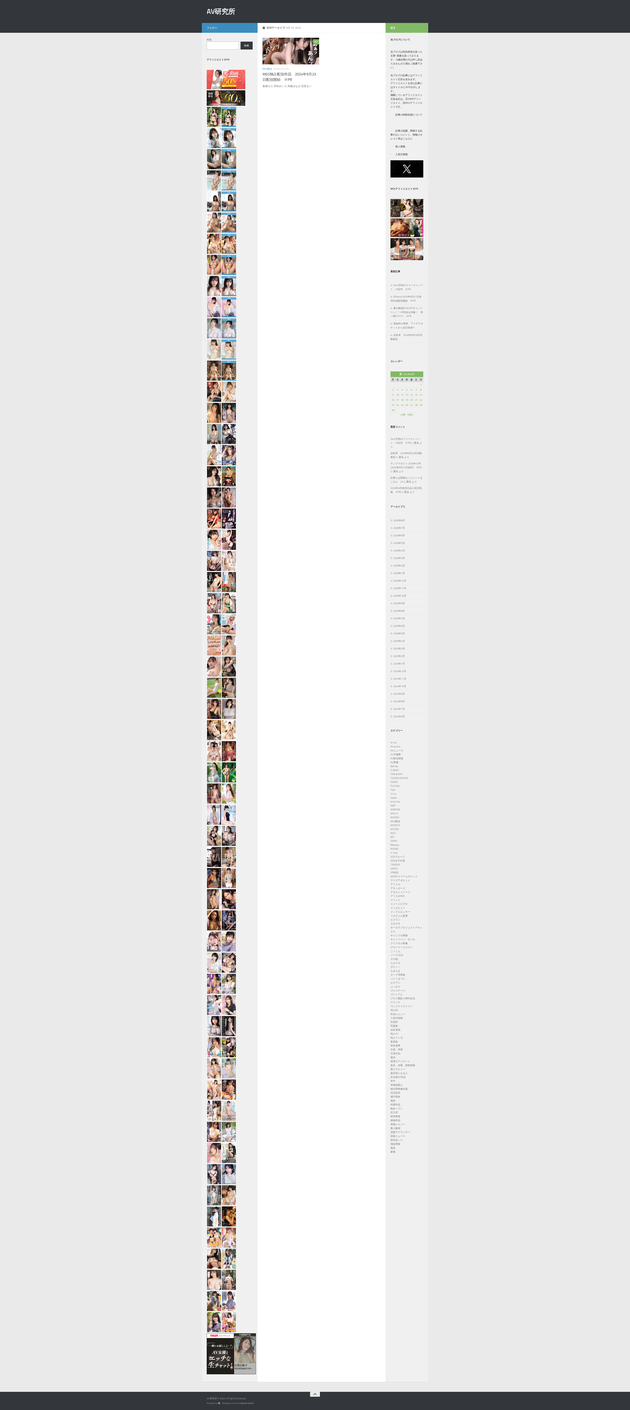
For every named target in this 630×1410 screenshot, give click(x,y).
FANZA (394, 782)
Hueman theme (246, 1403)
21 (416, 399)
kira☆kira (395, 801)
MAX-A (394, 813)
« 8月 (403, 414)
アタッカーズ (397, 888)
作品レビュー (397, 1014)
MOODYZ (395, 825)
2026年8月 (399, 520)
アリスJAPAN (397, 896)
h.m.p (393, 793)
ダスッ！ (395, 966)
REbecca (394, 845)
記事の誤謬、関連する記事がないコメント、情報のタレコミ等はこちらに (406, 134)
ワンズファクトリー (401, 1006)
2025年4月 (399, 641)
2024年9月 (399, 693)
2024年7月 (399, 708)
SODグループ (397, 856)
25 (402, 405)
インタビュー (397, 907)
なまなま (395, 970)
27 (411, 405)
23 (393, 405)
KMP (392, 805)
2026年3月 (399, 558)
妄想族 (394, 1041)
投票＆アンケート (400, 1061)
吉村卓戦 (395, 1029)
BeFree (394, 766)
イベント (395, 900)
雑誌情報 (395, 1143)
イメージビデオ (399, 904)
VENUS (394, 868)
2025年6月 (399, 626)
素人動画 (395, 1128)
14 (416, 394)
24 (397, 405)
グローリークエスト (401, 947)
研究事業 (395, 1116)
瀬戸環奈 (395, 1096)
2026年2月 (399, 565)
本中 (392, 1081)
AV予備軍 (395, 754)
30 (393, 410)
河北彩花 (395, 1092)
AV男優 (394, 762)
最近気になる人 (399, 1073)
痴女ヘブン (396, 1108)
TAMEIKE (395, 864)
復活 (392, 1057)
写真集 (394, 1025)
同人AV (394, 1033)
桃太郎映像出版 (399, 1088)
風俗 (392, 1147)
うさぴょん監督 (399, 915)
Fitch (392, 789)
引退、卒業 (396, 1049)
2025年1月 (399, 663)
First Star (395, 785)
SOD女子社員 (397, 860)
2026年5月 (399, 543)
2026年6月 (399, 535)
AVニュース (396, 750)
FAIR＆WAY (396, 774)
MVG (393, 833)
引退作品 (395, 1053)
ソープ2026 (396, 955)
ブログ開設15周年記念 (402, 998)
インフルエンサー (400, 911)
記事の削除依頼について (408, 114)
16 (393, 399)
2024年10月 (399, 686)
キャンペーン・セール (402, 939)
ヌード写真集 (397, 974)
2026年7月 (399, 527)
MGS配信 (267, 69)
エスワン (395, 919)
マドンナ (395, 1002)
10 (397, 394)
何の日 (394, 1010)
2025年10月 (399, 595)
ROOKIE (394, 848)
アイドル (395, 884)
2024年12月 (399, 671)
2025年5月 (399, 633)
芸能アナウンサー (400, 1132)
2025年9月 (399, 603)
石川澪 (394, 1112)
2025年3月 (399, 648)
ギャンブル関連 (399, 935)
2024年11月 (399, 678)
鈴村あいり (396, 1140)
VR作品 (394, 872)
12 (407, 394)
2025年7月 (399, 618)
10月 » (410, 414)
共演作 (394, 1022)
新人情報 (400, 146)
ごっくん (395, 951)
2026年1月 (399, 573)
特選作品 (395, 1104)
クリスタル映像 (399, 943)
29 (421, 405)
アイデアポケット (400, 880)
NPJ (392, 837)
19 (407, 399)
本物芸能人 (396, 1084)
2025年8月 (399, 610)
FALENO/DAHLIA (399, 778)
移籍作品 (395, 1120)
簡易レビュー (397, 1124)
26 (407, 405)
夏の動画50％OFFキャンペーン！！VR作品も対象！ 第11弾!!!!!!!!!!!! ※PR (406, 312)
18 (402, 399)
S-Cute (394, 852)
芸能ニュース (397, 1136)
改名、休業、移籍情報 (402, 1065)
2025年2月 (399, 656)
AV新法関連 (396, 758)
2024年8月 (399, 701)
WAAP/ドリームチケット (404, 876)
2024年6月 (399, 716)
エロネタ (395, 923)
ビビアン (395, 982)
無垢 (392, 1100)
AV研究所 (221, 11)
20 (411, 399)
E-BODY (394, 770)
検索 (209, 39)
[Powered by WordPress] (219, 1403)
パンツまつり (397, 978)
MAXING (394, 817)
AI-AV (393, 742)
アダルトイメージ (400, 892)
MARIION (395, 809)
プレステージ (397, 990)
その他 (394, 959)
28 (416, 405)
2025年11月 (399, 588)
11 (402, 394)
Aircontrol (395, 746)
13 (411, 394)
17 (397, 399)
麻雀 (392, 1151)
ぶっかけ (395, 986)
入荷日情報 (401, 154)
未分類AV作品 (398, 1077)
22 (421, 399)
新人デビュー (397, 1069)
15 (421, 394)
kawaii (393, 797)
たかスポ (395, 963)
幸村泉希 (395, 1045)
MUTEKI (394, 829)
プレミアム (396, 994)
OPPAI (393, 841)
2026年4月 (399, 550)
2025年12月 (399, 580)
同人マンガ (396, 1037)
